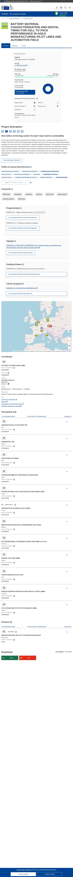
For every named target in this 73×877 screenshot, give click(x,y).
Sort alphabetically (8, 416)
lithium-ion (21, 199)
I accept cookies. (23, 874)
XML (11, 658)
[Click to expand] (67, 422)
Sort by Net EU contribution (36, 416)
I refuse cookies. (50, 874)
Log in (57, 8)
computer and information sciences (26, 177)
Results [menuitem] (24, 45)
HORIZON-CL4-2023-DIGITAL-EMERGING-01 (21, 288)
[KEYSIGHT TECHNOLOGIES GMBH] (50, 326)
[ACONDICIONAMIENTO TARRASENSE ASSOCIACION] (36, 335)
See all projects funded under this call (20, 293)
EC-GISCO (40, 351)
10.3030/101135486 (20, 65)
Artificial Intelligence (20, 106)
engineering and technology (10, 171)
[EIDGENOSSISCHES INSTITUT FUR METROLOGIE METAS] (41, 328)
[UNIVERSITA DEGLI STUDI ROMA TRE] (46, 335)
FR (14, 131)
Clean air (40, 102)
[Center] (69, 345)
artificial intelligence (46, 177)
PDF (29, 658)
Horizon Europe (27, 18)
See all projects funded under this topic (20, 252)
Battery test (6, 194)
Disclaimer (69, 351)
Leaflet (14, 351)
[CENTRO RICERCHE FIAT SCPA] (41, 330)
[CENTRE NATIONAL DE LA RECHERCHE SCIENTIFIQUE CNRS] (36, 325)
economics (36, 174)
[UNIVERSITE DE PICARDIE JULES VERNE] (36, 323)
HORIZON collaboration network (17, 406)
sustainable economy (50, 174)
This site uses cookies (23, 870)
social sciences (6, 174)
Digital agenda (19, 102)
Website (10, 401)
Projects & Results (14, 18)
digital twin (17, 194)
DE (2, 131)
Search (65, 8)
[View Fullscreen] (69, 339)
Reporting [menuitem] (14, 45)
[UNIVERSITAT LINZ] (48, 325)
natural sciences (6, 177)
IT (18, 131)
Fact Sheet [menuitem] (6, 45)
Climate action (42, 106)
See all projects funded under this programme (22, 217)
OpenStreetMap (25, 351)
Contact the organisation (14, 399)
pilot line (39, 194)
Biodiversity (18, 109)
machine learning (61, 177)
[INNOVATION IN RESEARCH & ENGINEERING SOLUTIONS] (38, 322)
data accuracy (62, 194)
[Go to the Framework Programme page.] (4, 25)
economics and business (22, 174)
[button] (61, 8)
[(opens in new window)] (7, 7)
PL (22, 131)
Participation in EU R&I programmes (18, 404)
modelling (29, 194)
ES (10, 131)
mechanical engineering (29, 171)
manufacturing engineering (50, 171)
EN (6, 131)
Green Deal (49, 194)
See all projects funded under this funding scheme (24, 274)
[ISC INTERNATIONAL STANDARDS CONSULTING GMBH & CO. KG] (48, 320)
